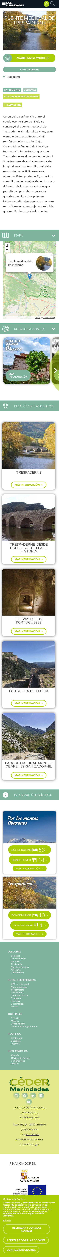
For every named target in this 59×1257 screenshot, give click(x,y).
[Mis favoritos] (46, 4)
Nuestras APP (29, 1117)
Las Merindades (15, 4)
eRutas (14, 1006)
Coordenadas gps (29, 1144)
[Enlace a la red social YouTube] (28, 1102)
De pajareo (16, 998)
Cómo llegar (29, 69)
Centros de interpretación (24, 1026)
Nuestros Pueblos (20, 967)
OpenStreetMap (49, 317)
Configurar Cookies (21, 1249)
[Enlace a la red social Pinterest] (24, 1096)
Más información (18, 375)
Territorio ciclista (19, 995)
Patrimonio (12, 90)
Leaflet (37, 317)
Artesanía (16, 969)
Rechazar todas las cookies (26, 1229)
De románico (17, 1003)
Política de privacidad (29, 1107)
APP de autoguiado (20, 984)
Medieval (30, 90)
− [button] (7, 250)
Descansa (16, 1040)
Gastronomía (17, 972)
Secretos (15, 955)
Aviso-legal (29, 1112)
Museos (15, 1021)
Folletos (15, 1063)
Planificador (16, 1038)
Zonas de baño (18, 1023)
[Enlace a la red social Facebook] (41, 1096)
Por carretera (17, 989)
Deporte (15, 1018)
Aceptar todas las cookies (26, 1240)
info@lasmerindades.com (29, 1139)
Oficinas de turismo (20, 1058)
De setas (15, 1001)
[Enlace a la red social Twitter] (33, 1096)
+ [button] (7, 245)
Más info (7, 1220)
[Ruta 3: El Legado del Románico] (26, 360)
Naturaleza (16, 961)
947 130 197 (32, 1134)
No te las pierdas (19, 987)
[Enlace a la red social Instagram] (16, 1096)
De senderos (17, 992)
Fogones (15, 1043)
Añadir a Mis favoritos (32, 57)
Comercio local (18, 1060)
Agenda (15, 1055)
